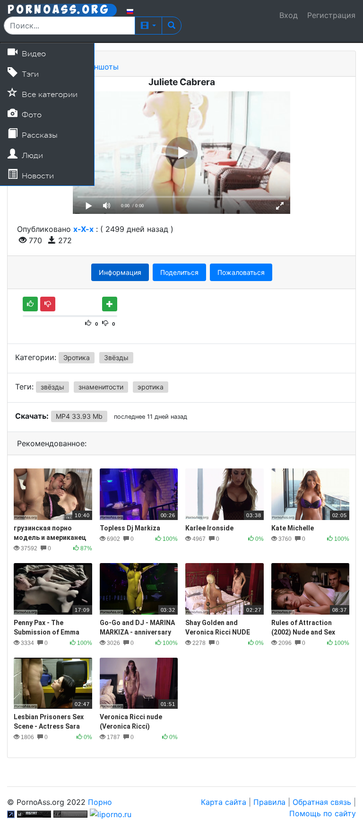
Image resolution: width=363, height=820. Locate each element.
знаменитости (100, 387)
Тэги (29, 74)
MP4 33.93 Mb (79, 416)
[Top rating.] (34, 813)
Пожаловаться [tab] (241, 272)
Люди (31, 155)
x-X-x (83, 229)
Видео (32, 54)
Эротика (76, 357)
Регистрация (331, 15)
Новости (36, 176)
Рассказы (38, 135)
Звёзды (116, 357)
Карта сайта (223, 802)
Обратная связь (322, 802)
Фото (30, 115)
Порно (100, 802)
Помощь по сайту (322, 813)
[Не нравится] (47, 304)
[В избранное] (109, 304)
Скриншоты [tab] (97, 66)
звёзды (52, 387)
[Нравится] (30, 304)
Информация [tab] (120, 272)
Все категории (48, 94)
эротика (151, 387)
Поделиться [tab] (179, 272)
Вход (288, 15)
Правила (269, 802)
